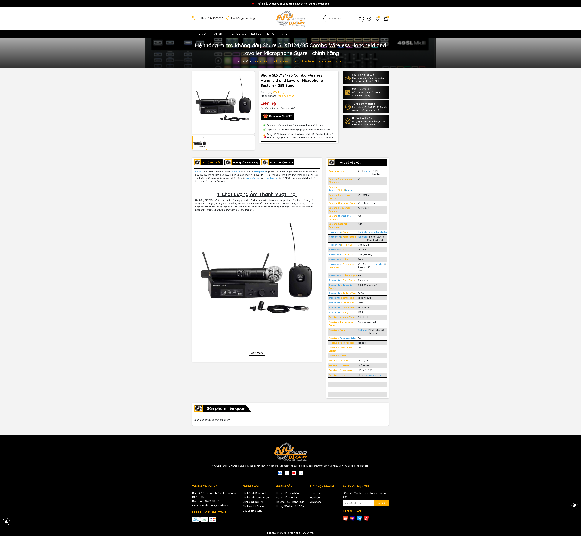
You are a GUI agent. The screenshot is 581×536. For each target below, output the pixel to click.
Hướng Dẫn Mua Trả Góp (290, 506)
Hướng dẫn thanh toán (288, 497)
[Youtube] (294, 472)
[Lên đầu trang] (575, 518)
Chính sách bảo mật (254, 506)
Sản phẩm (315, 501)
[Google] (301, 472)
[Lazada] (352, 518)
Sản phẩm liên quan (226, 408)
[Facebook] (287, 472)
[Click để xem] (223, 102)
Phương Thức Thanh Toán (290, 501)
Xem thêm (257, 352)
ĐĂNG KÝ (381, 503)
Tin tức (270, 34)
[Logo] (290, 18)
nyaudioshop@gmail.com (214, 505)
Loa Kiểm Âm (238, 34)
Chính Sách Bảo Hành (254, 493)
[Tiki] (359, 518)
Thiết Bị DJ (217, 34)
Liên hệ (284, 34)
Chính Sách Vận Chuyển (256, 497)
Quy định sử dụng (252, 510)
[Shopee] (345, 518)
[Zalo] (280, 472)
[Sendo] (366, 518)
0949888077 (215, 18)
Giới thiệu (256, 34)
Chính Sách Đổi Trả (253, 501)
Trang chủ (200, 34)
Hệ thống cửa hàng (243, 18)
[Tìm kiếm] (360, 19)
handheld (380, 264)
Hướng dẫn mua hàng (288, 493)
